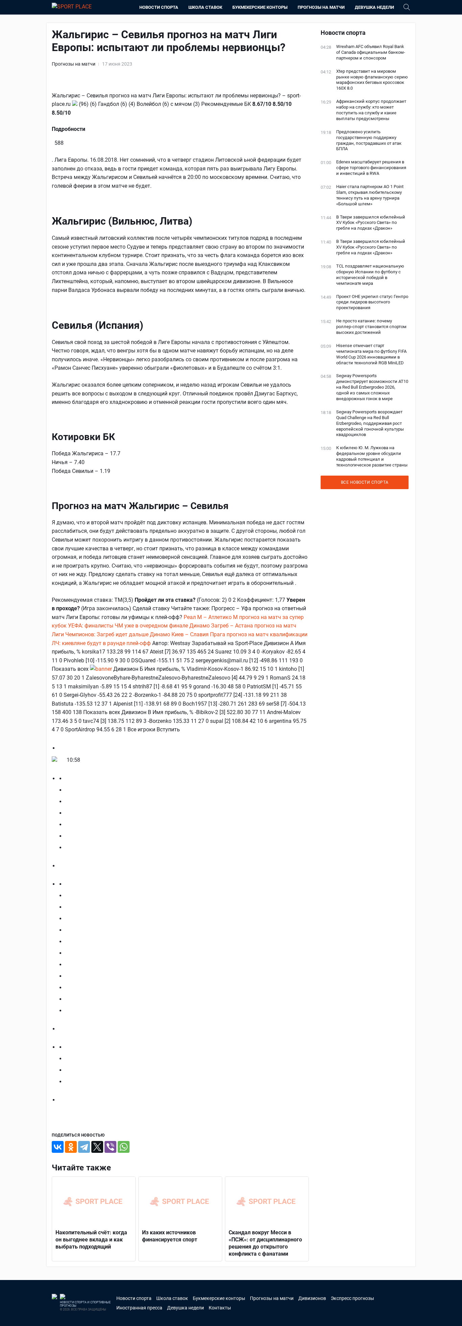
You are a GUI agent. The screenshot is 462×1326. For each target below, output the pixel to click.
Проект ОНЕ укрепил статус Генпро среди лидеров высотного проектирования (372, 302)
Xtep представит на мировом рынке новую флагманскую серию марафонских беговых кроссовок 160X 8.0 (372, 80)
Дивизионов (312, 1298)
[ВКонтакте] (58, 1147)
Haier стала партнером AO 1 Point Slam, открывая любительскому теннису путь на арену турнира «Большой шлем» (369, 195)
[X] (97, 1147)
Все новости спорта (365, 482)
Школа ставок (205, 7)
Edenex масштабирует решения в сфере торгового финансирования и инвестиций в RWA (371, 167)
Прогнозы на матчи (321, 7)
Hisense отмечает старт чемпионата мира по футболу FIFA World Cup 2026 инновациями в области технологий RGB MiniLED (371, 354)
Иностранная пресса (139, 1307)
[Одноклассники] (71, 1147)
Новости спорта (158, 7)
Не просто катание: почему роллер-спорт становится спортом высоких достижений (371, 326)
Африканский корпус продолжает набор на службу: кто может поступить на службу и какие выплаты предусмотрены (371, 110)
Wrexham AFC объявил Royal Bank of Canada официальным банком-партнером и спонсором (370, 52)
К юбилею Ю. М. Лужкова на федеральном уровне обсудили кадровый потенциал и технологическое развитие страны (372, 456)
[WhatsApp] (124, 1147)
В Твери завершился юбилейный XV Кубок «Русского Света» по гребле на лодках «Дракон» (370, 222)
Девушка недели (374, 7)
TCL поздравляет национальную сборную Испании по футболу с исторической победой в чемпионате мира (370, 275)
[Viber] (110, 1147)
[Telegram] (84, 1147)
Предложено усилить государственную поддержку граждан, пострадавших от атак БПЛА (368, 140)
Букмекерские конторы (259, 7)
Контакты (220, 1307)
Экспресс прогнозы (352, 1298)
